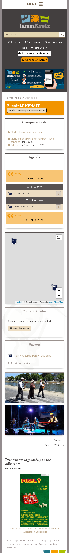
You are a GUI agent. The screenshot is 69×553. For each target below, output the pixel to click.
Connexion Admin (36, 60)
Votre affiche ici (13, 468)
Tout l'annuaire (21, 363)
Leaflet (19, 302)
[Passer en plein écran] (59, 237)
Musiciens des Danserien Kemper (28, 138)
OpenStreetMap (56, 302)
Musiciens (45, 355)
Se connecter (34, 42)
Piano (51, 138)
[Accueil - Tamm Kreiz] (34, 20)
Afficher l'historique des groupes (28, 132)
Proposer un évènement (36, 53)
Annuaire (31, 97)
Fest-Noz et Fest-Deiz (26, 355)
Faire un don (40, 47)
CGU (48, 540)
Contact (32, 540)
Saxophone (14, 141)
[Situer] (58, 193)
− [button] (59, 295)
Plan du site (22, 540)
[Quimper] (14, 241)
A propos (11, 540)
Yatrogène (16, 145)
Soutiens (40, 540)
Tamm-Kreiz (13, 97)
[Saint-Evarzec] (55, 287)
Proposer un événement (26, 544)
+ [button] (59, 290)
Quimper (26, 193)
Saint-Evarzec (27, 206)
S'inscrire (15, 42)
